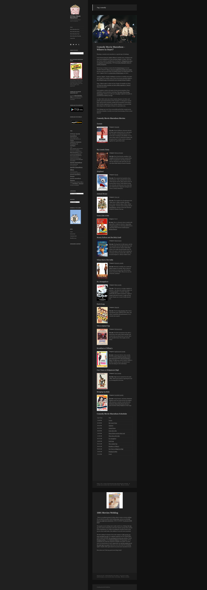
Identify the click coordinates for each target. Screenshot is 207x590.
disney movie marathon (74, 149)
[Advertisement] (77, 262)
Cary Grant (124, 540)
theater (81, 183)
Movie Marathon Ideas (74, 31)
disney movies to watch (73, 151)
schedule (75, 183)
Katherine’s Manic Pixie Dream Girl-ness (119, 403)
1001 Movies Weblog (107, 512)
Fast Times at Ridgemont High (108, 370)
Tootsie (99, 124)
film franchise (73, 152)
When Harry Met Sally (105, 260)
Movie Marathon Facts (74, 29)
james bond (72, 156)
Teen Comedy (118, 373)
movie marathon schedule (73, 171)
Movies (117, 575)
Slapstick (117, 307)
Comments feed (73, 236)
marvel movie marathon (74, 159)
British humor (120, 68)
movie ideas (72, 160)
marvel (79, 158)
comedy (71, 147)
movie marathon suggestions (75, 173)
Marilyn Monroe (113, 229)
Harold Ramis (112, 207)
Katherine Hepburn (114, 540)
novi (82, 182)
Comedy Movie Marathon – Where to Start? (111, 48)
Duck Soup (101, 304)
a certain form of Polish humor (115, 73)
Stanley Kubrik (114, 292)
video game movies (73, 185)
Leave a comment (125, 485)
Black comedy (118, 285)
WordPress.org (73, 238)
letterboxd (77, 156)
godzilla (71, 154)
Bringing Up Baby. (101, 540)
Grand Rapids (75, 154)
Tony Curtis (128, 224)
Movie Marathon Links (110, 575)
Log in (71, 231)
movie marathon (76, 163)
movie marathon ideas (105, 485)
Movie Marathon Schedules (122, 483)
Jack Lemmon (114, 226)
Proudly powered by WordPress (103, 587)
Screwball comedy (118, 395)
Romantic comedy (119, 263)
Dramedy (117, 127)
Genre (105, 483)
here (118, 519)
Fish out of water (119, 153)
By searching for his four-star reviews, (118, 538)
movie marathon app (74, 164)
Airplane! (100, 171)
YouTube (77, 185)
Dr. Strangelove (102, 282)
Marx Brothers (122, 311)
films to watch (79, 152)
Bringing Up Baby (103, 392)
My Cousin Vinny (103, 149)
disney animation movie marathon (76, 148)
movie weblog (117, 577)
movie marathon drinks (73, 165)
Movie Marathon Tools (74, 33)
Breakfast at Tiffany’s (105, 348)
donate (78, 151)
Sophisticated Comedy (119, 351)
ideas (81, 155)
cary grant (123, 575)
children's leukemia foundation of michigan (75, 143)
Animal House (102, 194)
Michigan (81, 159)
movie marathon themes (115, 485)
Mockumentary (118, 329)
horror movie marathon (75, 155)
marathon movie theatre (74, 158)
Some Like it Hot (103, 215)
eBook (80, 151)
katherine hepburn (101, 577)
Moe (119, 94)
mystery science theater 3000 (76, 182)
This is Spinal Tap (103, 326)
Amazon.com (75, 137)
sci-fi (78, 183)
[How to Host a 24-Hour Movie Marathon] (76, 70)
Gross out (117, 197)
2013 (71, 137)
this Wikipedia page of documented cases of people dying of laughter (114, 80)
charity (72, 140)
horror (79, 154)
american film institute (74, 138)
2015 (72, 137)
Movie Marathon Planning (75, 36)
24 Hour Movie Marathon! (75, 17)
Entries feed (72, 233)
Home (71, 27)
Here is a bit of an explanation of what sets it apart (119, 69)
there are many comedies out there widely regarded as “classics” (115, 85)
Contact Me (72, 38)
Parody (116, 174)
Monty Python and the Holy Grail (109, 237)
